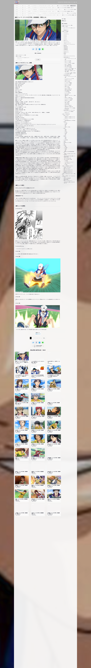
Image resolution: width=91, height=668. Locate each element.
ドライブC (65, 37)
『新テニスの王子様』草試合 (67, 158)
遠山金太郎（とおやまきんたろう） (68, 171)
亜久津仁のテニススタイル (68, 79)
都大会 (64, 128)
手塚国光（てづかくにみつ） (67, 167)
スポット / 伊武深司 (67, 87)
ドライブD (65, 39)
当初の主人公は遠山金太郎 (67, 178)
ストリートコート (66, 119)
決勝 (65, 125)
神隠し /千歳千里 (67, 102)
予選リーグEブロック (67, 163)
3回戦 (65, 129)
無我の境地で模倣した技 (67, 75)
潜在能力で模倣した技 (66, 57)
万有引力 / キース (67, 112)
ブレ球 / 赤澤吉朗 (67, 91)
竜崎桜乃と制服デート (66, 179)
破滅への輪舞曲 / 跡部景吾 (68, 65)
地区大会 (65, 121)
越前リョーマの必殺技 (19, 60)
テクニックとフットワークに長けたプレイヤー (23, 57)
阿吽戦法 (65, 53)
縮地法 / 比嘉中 (67, 94)
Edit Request (73, 5)
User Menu (65, 2)
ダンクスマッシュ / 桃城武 (68, 83)
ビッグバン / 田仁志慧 (67, 92)
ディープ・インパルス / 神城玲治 (69, 111)
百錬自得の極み (66, 46)
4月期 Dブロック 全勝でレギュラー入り (70, 116)
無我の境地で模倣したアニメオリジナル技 (69, 110)
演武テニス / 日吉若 (67, 81)
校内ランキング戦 (66, 115)
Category (60, 2)
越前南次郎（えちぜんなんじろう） (68, 172)
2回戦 (65, 138)
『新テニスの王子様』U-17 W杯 (68, 159)
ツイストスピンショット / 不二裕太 (69, 78)
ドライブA (65, 35)
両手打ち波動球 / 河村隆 (68, 90)
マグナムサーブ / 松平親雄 (68, 67)
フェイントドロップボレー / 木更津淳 (69, 63)
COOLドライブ (66, 40)
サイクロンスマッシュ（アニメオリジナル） (69, 44)
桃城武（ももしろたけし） (67, 168)
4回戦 (65, 130)
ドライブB (65, 36)
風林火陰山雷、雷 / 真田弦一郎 (69, 106)
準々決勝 (66, 123)
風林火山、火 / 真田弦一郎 (68, 97)
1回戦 (65, 137)
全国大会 (65, 145)
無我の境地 (65, 45)
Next (44, 338)
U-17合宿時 (66, 160)
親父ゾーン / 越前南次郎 (68, 64)
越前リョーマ (64, 20)
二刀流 (64, 54)
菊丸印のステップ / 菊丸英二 (68, 100)
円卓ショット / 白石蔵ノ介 (68, 105)
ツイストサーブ (66, 32)
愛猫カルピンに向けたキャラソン (68, 180)
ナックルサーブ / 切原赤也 (68, 82)
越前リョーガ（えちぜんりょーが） (68, 169)
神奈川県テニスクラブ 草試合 (67, 142)
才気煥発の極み (66, 48)
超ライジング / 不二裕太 (68, 60)
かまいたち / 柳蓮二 (67, 101)
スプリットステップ (66, 41)
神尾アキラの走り (67, 86)
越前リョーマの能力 (18, 56)
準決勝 (66, 124)
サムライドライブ (66, 50)
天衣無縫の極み (66, 49)
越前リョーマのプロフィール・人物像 (67, 25)
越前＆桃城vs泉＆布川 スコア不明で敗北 (70, 120)
